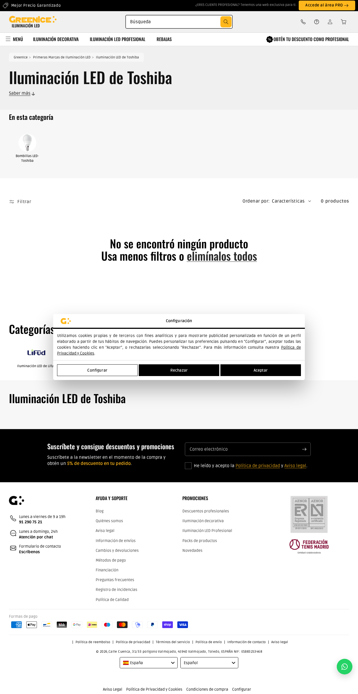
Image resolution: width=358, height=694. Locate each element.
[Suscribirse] (304, 449)
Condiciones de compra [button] (207, 689)
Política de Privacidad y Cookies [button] (154, 689)
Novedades (192, 550)
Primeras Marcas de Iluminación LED (62, 57)
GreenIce (21, 57)
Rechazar (179, 370)
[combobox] (179, 21)
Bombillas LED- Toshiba (27, 158)
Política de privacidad (257, 466)
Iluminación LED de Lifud (36, 366)
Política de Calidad (112, 599)
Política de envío (209, 642)
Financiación (107, 570)
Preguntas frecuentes (115, 579)
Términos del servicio (173, 642)
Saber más (19, 93)
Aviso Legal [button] (112, 689)
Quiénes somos (109, 521)
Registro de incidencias (116, 589)
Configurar (97, 370)
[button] (342, 22)
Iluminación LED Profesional (207, 530)
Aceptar (261, 370)
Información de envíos (116, 540)
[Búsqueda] (226, 21)
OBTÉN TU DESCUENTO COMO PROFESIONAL (311, 39)
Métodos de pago (111, 560)
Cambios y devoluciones (117, 550)
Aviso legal (295, 466)
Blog (99, 511)
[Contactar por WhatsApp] (344, 666)
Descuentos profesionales (205, 511)
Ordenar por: (256, 201)
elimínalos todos (222, 255)
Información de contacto (246, 642)
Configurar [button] (241, 689)
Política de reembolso (93, 642)
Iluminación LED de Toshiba (117, 57)
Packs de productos (199, 540)
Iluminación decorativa (203, 521)
